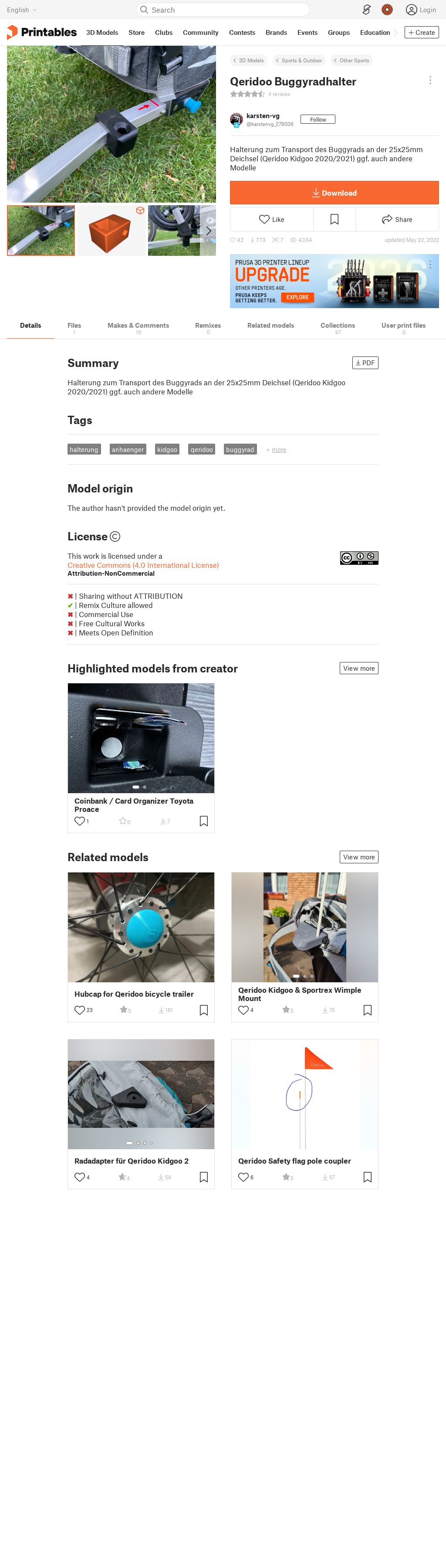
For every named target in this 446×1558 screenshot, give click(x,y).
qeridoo (202, 449)
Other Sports (354, 60)
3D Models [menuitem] (102, 32)
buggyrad (240, 449)
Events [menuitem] (307, 32)
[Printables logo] (42, 32)
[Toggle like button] (79, 821)
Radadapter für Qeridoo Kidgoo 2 (131, 1161)
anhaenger (128, 449)
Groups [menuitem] (339, 32)
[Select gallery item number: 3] (312, 976)
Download (339, 192)
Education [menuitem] (375, 32)
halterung (84, 449)
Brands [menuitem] (276, 32)
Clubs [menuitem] (163, 32)
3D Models (251, 60)
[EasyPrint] (366, 9)
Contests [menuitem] (242, 32)
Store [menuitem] (136, 32)
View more (359, 668)
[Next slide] (208, 230)
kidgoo (167, 449)
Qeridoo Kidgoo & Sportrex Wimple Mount (300, 994)
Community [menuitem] (201, 32)
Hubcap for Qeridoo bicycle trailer (134, 994)
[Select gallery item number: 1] (135, 787)
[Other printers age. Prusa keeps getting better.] (334, 281)
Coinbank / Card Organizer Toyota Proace (133, 805)
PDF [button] (368, 363)
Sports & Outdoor (302, 60)
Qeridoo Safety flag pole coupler (294, 1161)
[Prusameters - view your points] (387, 9)
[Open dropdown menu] (430, 80)
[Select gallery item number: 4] (152, 1143)
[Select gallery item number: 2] (144, 787)
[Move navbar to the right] (395, 32)
